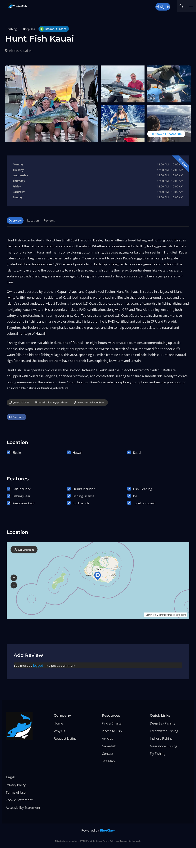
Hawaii (77, 453)
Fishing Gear (21, 496)
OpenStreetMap (165, 614)
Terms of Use (16, 792)
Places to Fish (112, 731)
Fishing (12, 29)
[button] (14, 577)
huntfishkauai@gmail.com (53, 402)
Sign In (164, 7)
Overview (15, 220)
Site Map (108, 761)
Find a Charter (112, 723)
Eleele (16, 453)
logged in (40, 665)
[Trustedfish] (17, 6)
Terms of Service (128, 841)
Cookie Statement (19, 800)
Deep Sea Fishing (162, 723)
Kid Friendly (81, 503)
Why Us (59, 731)
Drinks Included (84, 489)
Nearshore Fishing (163, 746)
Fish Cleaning (142, 489)
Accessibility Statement (23, 807)
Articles (107, 738)
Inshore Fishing (161, 738)
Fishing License (83, 496)
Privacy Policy (16, 785)
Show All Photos (165, 134)
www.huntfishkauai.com (91, 402)
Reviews (49, 220)
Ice (135, 496)
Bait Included (21, 489)
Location (33, 220)
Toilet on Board (144, 503)
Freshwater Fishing (164, 731)
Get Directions (26, 549)
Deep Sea (29, 29)
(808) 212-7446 (20, 402)
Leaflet (148, 614)
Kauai (137, 453)
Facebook (18, 417)
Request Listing (65, 738)
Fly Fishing (157, 753)
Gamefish (109, 746)
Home (58, 723)
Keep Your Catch (24, 503)
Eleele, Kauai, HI (20, 50)
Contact (107, 753)
